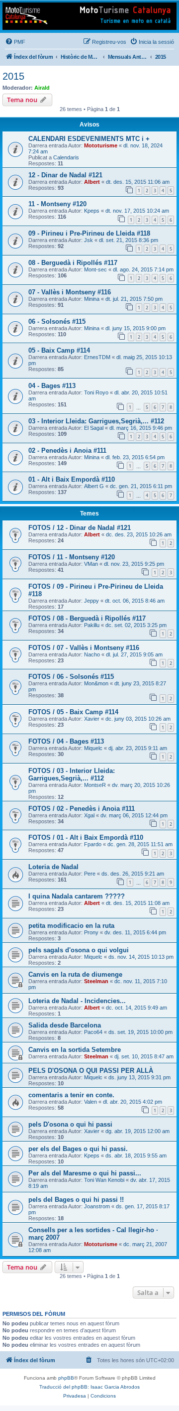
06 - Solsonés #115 (57, 321)
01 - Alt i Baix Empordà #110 (71, 479)
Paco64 (93, 1032)
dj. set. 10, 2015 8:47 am (144, 1056)
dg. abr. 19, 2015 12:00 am (137, 1131)
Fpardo (92, 844)
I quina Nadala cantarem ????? (76, 896)
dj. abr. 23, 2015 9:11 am (137, 748)
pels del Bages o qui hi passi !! (76, 1199)
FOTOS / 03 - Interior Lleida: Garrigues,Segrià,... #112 (71, 774)
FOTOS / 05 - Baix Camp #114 (73, 712)
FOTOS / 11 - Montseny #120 (71, 557)
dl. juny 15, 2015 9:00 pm (135, 328)
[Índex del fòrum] (89, 16)
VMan (91, 564)
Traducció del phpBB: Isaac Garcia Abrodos (89, 1387)
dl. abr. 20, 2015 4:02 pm (132, 1102)
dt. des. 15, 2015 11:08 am (138, 903)
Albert (92, 182)
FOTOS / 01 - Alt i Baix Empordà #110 (85, 837)
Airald (42, 88)
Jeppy (91, 601)
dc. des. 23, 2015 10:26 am (139, 534)
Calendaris (66, 157)
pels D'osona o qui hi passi (70, 1124)
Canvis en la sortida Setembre (74, 1049)
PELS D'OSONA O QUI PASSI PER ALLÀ (90, 1070)
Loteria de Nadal (53, 867)
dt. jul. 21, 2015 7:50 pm (134, 299)
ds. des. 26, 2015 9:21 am (132, 874)
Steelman (96, 981)
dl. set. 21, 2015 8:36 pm (128, 240)
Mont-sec (95, 269)
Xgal (89, 815)
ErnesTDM (97, 357)
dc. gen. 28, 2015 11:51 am (140, 844)
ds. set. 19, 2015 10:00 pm (140, 1032)
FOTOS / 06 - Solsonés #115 (71, 676)
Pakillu (91, 625)
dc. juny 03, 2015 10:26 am (138, 719)
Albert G (94, 486)
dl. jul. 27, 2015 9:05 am (134, 654)
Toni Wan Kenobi (104, 1180)
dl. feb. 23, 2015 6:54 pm (135, 457)
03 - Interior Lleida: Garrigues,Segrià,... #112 (96, 421)
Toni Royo (96, 392)
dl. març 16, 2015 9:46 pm (140, 428)
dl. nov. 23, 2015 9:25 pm (134, 564)
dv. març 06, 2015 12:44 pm (134, 815)
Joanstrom (97, 1206)
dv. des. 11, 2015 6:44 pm (135, 932)
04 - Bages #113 (52, 385)
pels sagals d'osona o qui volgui (78, 950)
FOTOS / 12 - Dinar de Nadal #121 (79, 527)
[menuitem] (15, 42)
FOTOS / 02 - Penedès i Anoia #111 (81, 808)
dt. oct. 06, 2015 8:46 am (135, 601)
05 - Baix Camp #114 (59, 350)
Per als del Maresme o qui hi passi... (84, 1173)
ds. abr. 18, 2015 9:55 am (136, 1155)
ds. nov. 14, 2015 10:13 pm (141, 957)
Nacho (92, 654)
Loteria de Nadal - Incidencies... (77, 1001)
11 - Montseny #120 (57, 204)
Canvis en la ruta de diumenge (75, 974)
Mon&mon (96, 683)
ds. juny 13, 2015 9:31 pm (139, 1077)
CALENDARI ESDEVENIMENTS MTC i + (89, 138)
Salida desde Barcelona (64, 1025)
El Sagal (93, 428)
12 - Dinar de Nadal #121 (65, 175)
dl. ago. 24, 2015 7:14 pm (143, 269)
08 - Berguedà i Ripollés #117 (72, 262)
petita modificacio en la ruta (71, 925)
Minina (91, 299)
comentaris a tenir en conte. (71, 1095)
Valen (90, 1102)
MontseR (95, 785)
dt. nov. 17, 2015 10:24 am (137, 211)
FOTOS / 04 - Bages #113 (66, 741)
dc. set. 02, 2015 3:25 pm (136, 625)
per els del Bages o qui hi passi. (78, 1149)
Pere (89, 874)
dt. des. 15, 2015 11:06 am (138, 182)
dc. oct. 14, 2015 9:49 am (136, 1008)
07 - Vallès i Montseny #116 (69, 292)
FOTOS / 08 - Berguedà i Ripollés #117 (87, 618)
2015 (13, 76)
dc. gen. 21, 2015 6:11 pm (141, 486)
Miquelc (93, 748)
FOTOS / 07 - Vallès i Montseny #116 (83, 647)
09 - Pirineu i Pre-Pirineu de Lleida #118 (89, 233)
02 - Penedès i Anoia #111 (67, 450)
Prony (91, 932)
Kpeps (91, 211)
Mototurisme (100, 145)
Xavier (91, 719)
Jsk (88, 240)
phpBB (66, 1378)
